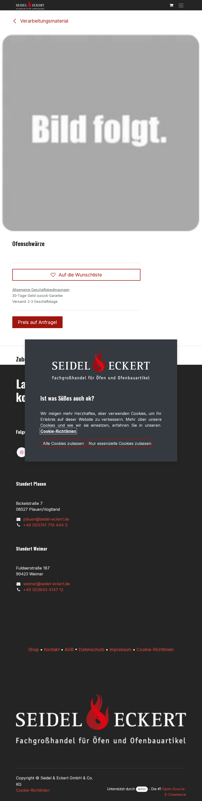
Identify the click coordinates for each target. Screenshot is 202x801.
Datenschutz (91, 649)
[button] (63, 443)
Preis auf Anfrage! (37, 322)
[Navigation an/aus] (181, 5)
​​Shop (33, 649)
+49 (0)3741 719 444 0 (45, 525)
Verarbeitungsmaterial (43, 21)
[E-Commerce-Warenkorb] (171, 5)
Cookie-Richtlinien (155, 649)
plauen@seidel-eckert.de (46, 519)
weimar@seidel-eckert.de (46, 583)
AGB (69, 649)
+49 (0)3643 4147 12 (43, 589)
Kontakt (52, 649)
